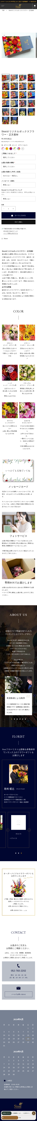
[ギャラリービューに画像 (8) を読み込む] (31, 86)
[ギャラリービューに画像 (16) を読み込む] (31, 103)
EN (20, 1117)
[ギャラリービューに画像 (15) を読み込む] (23, 103)
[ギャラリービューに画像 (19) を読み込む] (23, 112)
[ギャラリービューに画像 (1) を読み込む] (5, 77)
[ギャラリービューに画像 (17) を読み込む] (5, 112)
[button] (2, 696)
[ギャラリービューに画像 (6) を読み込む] (14, 86)
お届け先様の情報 (8, 162)
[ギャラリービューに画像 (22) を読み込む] (14, 120)
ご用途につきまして (8, 153)
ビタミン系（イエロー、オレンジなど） (6, 148)
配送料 (5, 141)
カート (34, 7)
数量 (2, 204)
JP (2, 1117)
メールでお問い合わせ (18, 994)
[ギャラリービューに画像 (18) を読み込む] (14, 112)
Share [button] (6, 238)
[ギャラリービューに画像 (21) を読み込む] (5, 120)
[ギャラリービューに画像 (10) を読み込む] (14, 95)
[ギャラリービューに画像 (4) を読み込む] (31, 77)
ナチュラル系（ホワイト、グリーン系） (14, 148)
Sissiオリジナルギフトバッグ (11, 190)
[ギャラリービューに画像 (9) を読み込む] (5, 95)
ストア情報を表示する (10, 233)
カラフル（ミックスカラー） (18, 148)
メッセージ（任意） (8, 181)
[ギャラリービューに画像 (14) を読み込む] (14, 103)
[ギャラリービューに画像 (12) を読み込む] (31, 95)
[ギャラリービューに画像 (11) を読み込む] (23, 95)
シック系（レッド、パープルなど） (10, 148)
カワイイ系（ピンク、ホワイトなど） (2, 148)
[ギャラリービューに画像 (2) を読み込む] (14, 77)
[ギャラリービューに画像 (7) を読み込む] (23, 86)
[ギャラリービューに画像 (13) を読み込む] (5, 103)
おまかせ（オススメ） (22, 148)
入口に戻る (33, 1113)
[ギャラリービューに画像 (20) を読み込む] (31, 112)
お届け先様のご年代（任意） (11, 171)
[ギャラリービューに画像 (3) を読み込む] (23, 77)
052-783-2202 (18, 970)
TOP (3, 10)
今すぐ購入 (18, 222)
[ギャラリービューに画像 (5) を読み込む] (5, 86)
